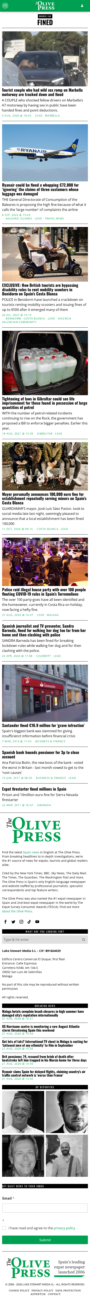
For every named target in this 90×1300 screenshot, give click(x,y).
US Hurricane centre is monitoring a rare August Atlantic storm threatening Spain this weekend (41, 1028)
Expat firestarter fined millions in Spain (34, 789)
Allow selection (45, 718)
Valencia (65, 318)
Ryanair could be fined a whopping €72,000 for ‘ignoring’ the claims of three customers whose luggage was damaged (40, 189)
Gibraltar (45, 433)
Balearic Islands (19, 218)
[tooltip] (5, 921)
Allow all (45, 699)
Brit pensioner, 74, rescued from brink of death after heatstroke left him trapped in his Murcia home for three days (44, 1058)
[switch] (79, 651)
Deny (45, 736)
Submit (45, 1239)
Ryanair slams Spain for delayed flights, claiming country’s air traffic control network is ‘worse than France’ (43, 1073)
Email (8, 1198)
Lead (38, 115)
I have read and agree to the (42, 1228)
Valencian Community (19, 322)
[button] (84, 939)
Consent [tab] (16, 568)
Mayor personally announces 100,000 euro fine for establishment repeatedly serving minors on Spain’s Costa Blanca (44, 498)
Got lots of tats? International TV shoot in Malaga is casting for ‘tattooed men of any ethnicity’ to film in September (45, 1043)
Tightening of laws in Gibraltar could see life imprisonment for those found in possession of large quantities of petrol (44, 403)
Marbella (52, 115)
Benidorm (13, 318)
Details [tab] (45, 568)
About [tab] (73, 568)
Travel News (54, 218)
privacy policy (64, 1228)
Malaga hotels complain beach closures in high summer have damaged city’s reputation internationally (43, 1013)
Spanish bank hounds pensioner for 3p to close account (40, 754)
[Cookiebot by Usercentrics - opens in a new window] (67, 557)
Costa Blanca (34, 318)
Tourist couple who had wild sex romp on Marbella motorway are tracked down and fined (42, 92)
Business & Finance (51, 778)
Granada (44, 805)
